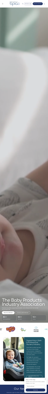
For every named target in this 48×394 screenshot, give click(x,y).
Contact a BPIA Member (22, 312)
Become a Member (38, 3)
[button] (2, 3)
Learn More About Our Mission (33, 376)
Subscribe (35, 390)
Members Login (28, 3)
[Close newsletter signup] (45, 379)
